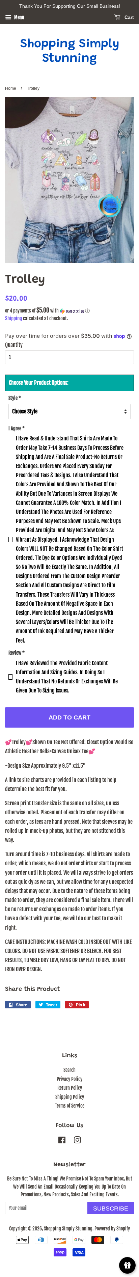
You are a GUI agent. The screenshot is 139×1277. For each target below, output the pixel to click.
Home (10, 88)
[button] (69, 310)
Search (69, 1070)
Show (127, 1265)
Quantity (14, 345)
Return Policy (69, 1088)
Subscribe (110, 1208)
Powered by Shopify (112, 1228)
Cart (128, 17)
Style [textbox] (14, 398)
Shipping (13, 318)
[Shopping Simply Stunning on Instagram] (77, 1141)
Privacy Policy (69, 1079)
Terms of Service (69, 1106)
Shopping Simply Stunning (69, 51)
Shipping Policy (69, 1097)
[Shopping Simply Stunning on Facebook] (62, 1141)
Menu (18, 17)
